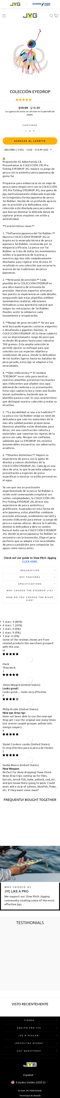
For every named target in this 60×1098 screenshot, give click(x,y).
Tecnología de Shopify (30, 1095)
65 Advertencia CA (29, 161)
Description (30, 570)
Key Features (30, 577)
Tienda (29, 1020)
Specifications (30, 583)
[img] (10, 653)
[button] (24, 99)
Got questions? (29, 1050)
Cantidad (30, 125)
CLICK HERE (29, 561)
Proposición (10, 161)
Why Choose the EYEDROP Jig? (30, 590)
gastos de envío (17, 111)
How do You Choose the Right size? (30, 598)
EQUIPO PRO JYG (29, 1027)
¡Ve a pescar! (29, 1035)
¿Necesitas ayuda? (29, 1043)
